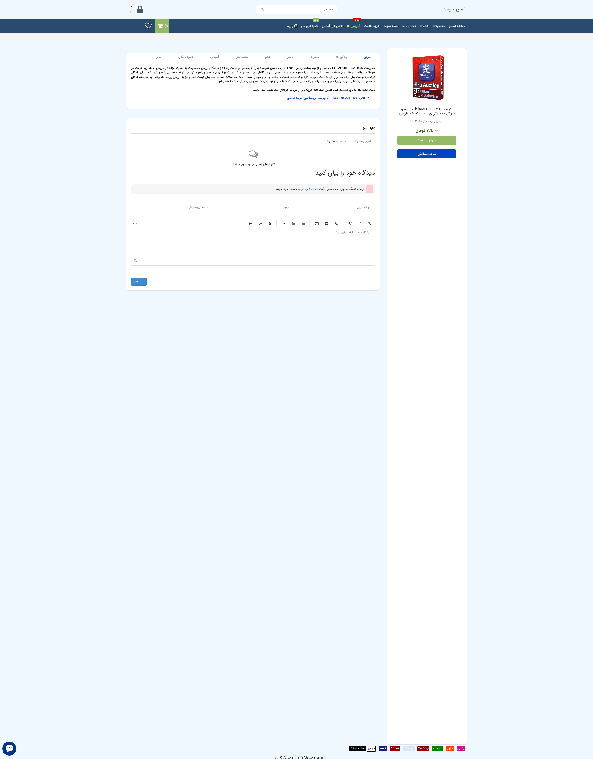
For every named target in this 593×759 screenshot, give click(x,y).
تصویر (326, 223)
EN (130, 12)
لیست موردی (303, 223)
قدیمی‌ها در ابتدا (361, 141)
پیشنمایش (425, 154)
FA (130, 7)
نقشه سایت (391, 25)
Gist (250, 223)
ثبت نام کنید (316, 189)
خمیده (359, 223)
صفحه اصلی (457, 25)
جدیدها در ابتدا (332, 141)
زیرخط (350, 223)
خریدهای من (309, 23)
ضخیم (369, 223)
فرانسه (383, 748)
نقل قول (270, 223)
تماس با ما (409, 25)
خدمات (424, 25)
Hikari (414, 121)
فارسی (371, 748)
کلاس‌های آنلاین (333, 25)
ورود (290, 25)
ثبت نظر (139, 281)
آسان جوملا (455, 9)
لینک (336, 223)
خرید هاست (372, 25)
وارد (300, 189)
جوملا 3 (395, 748)
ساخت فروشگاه (357, 748)
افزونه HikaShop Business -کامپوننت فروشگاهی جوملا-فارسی (326, 97)
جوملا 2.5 (423, 748)
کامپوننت (437, 748)
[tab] (368, 57)
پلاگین (460, 748)
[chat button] (9, 749)
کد (260, 223)
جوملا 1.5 (409, 748)
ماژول (450, 748)
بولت (283, 223)
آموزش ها (353, 23)
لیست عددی (293, 223)
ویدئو (316, 223)
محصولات (438, 25)
